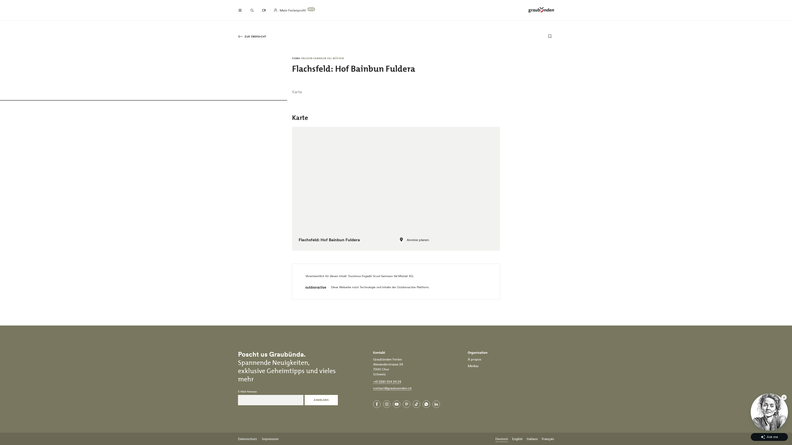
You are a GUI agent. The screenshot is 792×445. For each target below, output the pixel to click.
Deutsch (501, 439)
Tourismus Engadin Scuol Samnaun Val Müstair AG (380, 276)
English (517, 439)
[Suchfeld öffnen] (252, 10)
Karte (297, 92)
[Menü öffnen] (240, 10)
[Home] (541, 10)
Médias (473, 366)
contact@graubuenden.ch (392, 388)
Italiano (532, 439)
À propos (474, 359)
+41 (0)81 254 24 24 (387, 381)
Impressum (270, 439)
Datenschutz (247, 439)
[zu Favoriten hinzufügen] (550, 36)
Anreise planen (418, 240)
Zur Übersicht (255, 36)
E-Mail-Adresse (247, 391)
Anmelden (321, 400)
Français (548, 439)
